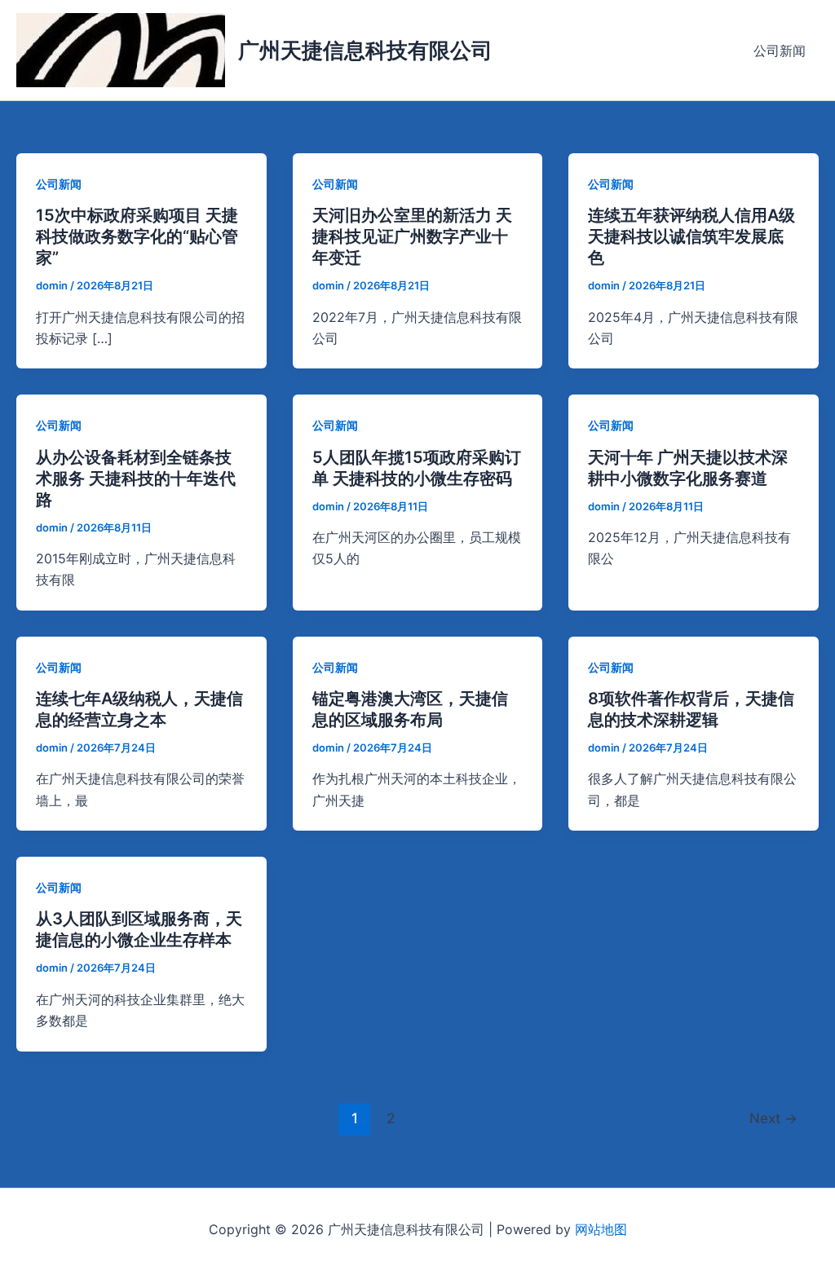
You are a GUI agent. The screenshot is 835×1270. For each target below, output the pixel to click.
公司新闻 (779, 50)
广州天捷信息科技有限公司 (365, 50)
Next (773, 1118)
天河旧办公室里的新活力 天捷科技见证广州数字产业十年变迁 (412, 236)
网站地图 (601, 1229)
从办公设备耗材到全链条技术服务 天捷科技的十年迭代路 (136, 478)
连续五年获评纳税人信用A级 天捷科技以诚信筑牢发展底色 (691, 236)
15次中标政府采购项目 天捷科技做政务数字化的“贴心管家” (137, 236)
